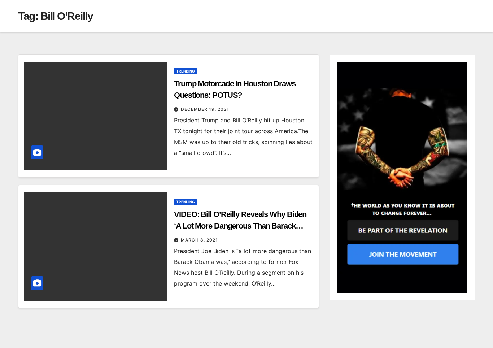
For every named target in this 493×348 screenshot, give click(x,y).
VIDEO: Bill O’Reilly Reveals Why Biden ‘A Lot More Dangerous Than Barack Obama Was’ (240, 226)
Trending (185, 71)
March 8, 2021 (199, 240)
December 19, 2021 (205, 109)
